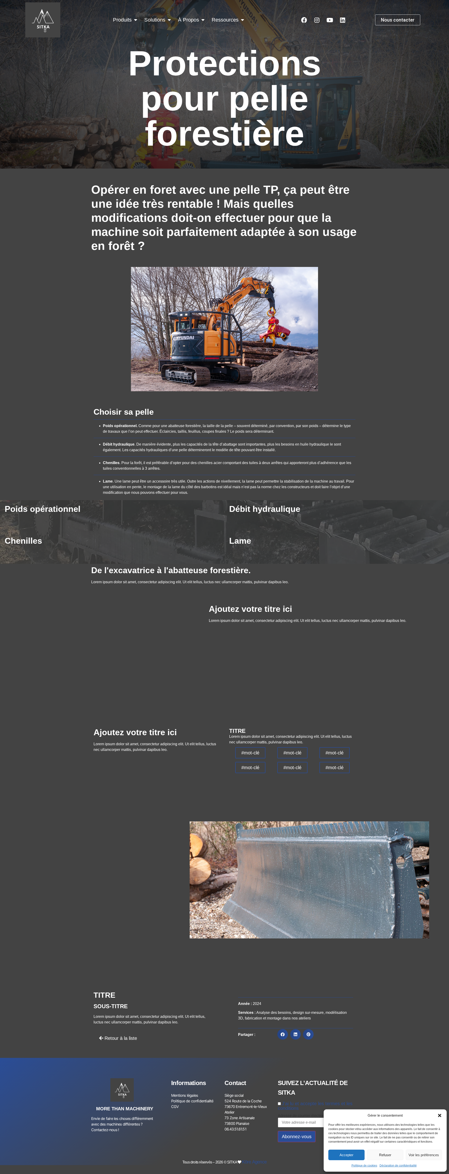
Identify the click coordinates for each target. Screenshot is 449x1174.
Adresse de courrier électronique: (305, 1116)
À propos (188, 20)
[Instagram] (317, 20)
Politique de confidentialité (192, 1101)
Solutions (154, 20)
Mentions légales (184, 1095)
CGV (175, 1106)
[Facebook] (304, 20)
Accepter (346, 1155)
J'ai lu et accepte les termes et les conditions (315, 1106)
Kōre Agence (254, 1161)
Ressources (225, 20)
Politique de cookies (364, 1165)
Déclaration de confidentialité (398, 1165)
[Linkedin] (342, 20)
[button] (439, 1115)
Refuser (385, 1155)
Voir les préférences (424, 1155)
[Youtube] (330, 20)
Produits (122, 20)
